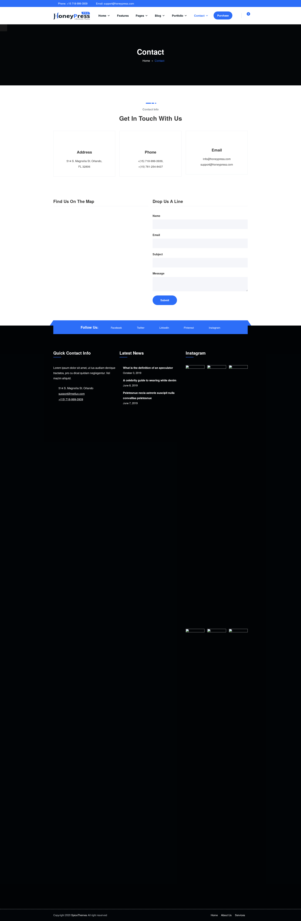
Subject (158, 254)
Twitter (140, 327)
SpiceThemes (79, 915)
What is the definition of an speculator (148, 368)
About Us (226, 915)
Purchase (223, 15)
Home (102, 16)
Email (156, 235)
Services (240, 915)
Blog (158, 16)
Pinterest (189, 327)
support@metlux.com (72, 394)
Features (123, 16)
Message (158, 273)
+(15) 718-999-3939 (71, 399)
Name (156, 216)
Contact (199, 16)
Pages (140, 16)
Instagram (214, 327)
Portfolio (177, 16)
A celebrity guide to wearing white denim (149, 380)
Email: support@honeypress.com (115, 3)
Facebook (116, 327)
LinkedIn (164, 327)
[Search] (236, 15)
